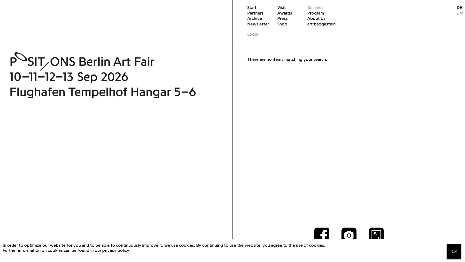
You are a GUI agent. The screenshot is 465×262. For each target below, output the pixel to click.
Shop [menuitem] (282, 23)
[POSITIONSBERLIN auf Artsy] (376, 235)
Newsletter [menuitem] (258, 23)
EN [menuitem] (460, 13)
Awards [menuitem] (284, 13)
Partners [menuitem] (255, 13)
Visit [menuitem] (281, 7)
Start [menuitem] (251, 7)
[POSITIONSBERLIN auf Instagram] (348, 235)
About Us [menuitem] (316, 18)
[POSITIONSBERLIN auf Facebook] (321, 235)
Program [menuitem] (315, 13)
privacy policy (115, 250)
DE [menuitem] (457, 7)
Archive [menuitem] (254, 18)
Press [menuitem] (282, 18)
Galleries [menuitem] (315, 7)
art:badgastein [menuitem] (321, 23)
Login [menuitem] (252, 34)
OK (454, 251)
